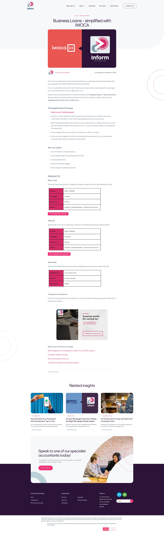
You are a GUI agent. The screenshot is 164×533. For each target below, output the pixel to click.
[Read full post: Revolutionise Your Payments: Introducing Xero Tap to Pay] (47, 403)
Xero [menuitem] (32, 497)
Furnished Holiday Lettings (58, 355)
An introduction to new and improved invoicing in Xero (116, 420)
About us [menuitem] (64, 500)
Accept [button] (105, 529)
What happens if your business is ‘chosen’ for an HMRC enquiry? (71, 351)
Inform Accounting (62, 72)
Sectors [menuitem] (102, 6)
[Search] (131, 501)
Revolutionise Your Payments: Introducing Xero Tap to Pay (43, 420)
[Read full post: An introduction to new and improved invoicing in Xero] (117, 403)
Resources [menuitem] (114, 6)
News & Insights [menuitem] (82, 500)
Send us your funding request (62, 112)
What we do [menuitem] (70, 6)
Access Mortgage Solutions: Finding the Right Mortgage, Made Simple (81, 420)
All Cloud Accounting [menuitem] (37, 503)
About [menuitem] (81, 6)
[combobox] (123, 501)
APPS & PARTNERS (53, 371)
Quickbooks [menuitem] (34, 500)
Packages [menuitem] (92, 6)
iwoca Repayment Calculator (58, 214)
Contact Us (130, 6)
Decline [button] (113, 529)
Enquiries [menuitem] (80, 497)
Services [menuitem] (64, 497)
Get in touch (45, 468)
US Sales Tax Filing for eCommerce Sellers (63, 363)
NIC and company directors (58, 359)
